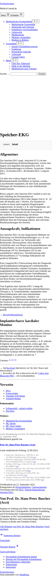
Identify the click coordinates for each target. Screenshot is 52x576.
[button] (21, 556)
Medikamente (18, 35)
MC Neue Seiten (13, 426)
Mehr (8, 60)
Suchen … (5, 74)
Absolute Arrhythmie (15, 396)
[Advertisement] (26, 103)
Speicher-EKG (7, 492)
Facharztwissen (7, 3)
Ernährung (16, 49)
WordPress (24, 574)
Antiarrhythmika (13, 398)
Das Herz (10, 411)
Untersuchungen (39, 487)
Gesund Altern (18, 57)
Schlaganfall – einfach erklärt (19, 408)
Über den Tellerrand (21, 63)
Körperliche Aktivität (21, 52)
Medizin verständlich (21, 37)
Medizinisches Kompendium (19, 21)
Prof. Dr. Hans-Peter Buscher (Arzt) (17, 445)
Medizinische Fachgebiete (23, 24)
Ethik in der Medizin (21, 66)
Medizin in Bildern (20, 40)
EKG (8, 391)
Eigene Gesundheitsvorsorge (25, 46)
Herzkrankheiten (22, 487)
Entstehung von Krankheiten (25, 29)
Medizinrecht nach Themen (24, 68)
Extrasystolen (12, 393)
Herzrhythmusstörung (13, 314)
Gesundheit (11, 43)
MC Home (11, 423)
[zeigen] (6, 144)
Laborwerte (17, 32)
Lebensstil (16, 54)
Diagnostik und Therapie (23, 27)
